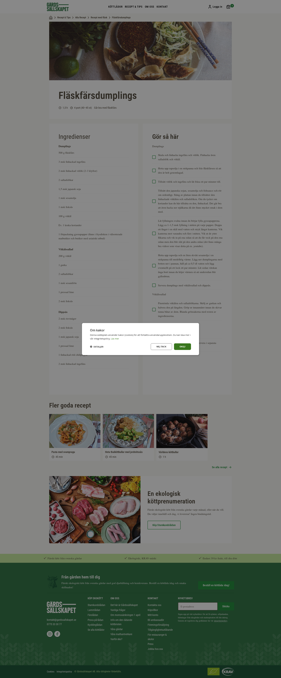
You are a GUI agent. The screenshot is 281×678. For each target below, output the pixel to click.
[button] (96, 346)
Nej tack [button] (161, 346)
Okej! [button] (182, 346)
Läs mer (115, 338)
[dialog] (140, 339)
